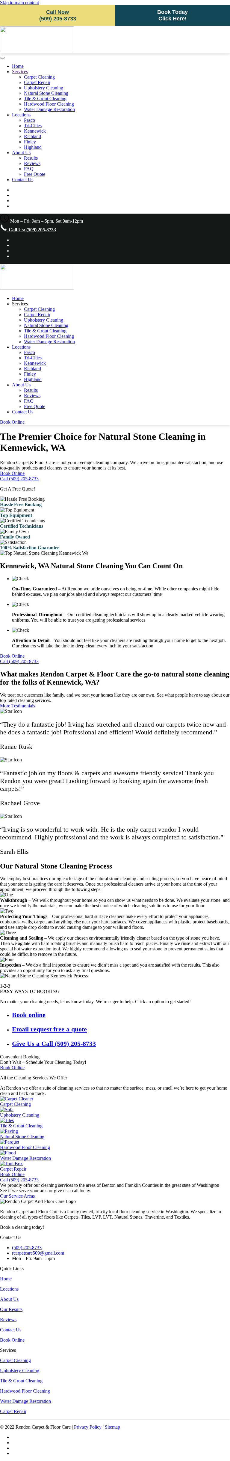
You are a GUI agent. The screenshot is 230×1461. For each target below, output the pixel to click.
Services (20, 71)
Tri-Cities (33, 125)
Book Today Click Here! (172, 15)
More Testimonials (17, 705)
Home (18, 66)
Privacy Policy (88, 1427)
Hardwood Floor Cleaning (49, 103)
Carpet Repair (37, 82)
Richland (32, 136)
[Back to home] (37, 50)
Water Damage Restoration (49, 109)
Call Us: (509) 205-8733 (31, 229)
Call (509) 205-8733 (19, 478)
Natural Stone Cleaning (46, 93)
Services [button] (20, 303)
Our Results (11, 1309)
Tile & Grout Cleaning (45, 98)
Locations (21, 114)
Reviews (32, 163)
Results (31, 157)
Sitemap (112, 1427)
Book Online (12, 421)
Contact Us (22, 179)
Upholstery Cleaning (43, 87)
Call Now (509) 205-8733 (57, 15)
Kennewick (35, 131)
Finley (30, 141)
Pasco (29, 120)
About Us (21, 152)
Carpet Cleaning (39, 77)
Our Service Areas (17, 1195)
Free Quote (34, 174)
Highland (33, 147)
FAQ (29, 168)
